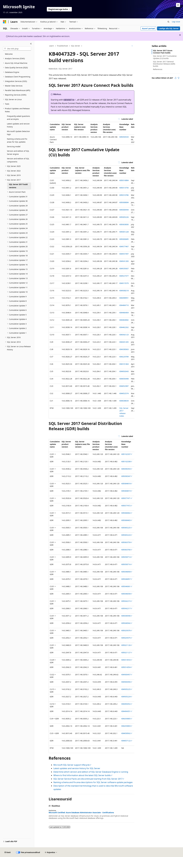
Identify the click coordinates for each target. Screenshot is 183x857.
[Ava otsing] (168, 22)
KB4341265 (124, 342)
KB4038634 (124, 401)
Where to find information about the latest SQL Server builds (82, 775)
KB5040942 (126, 623)
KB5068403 (126, 520)
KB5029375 (126, 638)
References (157, 69)
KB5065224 (126, 535)
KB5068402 (126, 513)
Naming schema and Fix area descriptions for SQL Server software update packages (93, 782)
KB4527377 (124, 276)
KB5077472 (126, 505)
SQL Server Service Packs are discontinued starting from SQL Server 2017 (87, 778)
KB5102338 (126, 461)
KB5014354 (126, 667)
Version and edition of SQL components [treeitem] (18, 160)
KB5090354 (126, 469)
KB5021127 (126, 652)
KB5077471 (126, 498)
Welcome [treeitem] (9, 54)
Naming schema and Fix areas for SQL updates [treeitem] (17, 140)
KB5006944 (124, 210)
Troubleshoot (62, 46)
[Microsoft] (4, 21)
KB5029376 (126, 630)
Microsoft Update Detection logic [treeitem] (18, 133)
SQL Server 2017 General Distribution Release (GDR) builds (164, 63)
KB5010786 (124, 195)
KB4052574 (124, 393)
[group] (91, 133)
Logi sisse (176, 21)
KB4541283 (124, 261)
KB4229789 (124, 356)
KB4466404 (124, 312)
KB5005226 (124, 217)
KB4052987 (124, 386)
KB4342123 (124, 334)
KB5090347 (126, 476)
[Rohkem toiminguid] (132, 46)
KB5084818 (126, 483)
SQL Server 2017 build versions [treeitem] (18, 186)
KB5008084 (124, 202)
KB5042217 (126, 608)
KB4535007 (124, 268)
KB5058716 (126, 564)
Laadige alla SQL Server (169, 28)
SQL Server (75, 46)
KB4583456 (126, 682)
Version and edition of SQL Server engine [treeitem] (18, 152)
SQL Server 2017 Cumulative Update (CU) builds (165, 57)
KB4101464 (124, 364)
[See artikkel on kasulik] (175, 77)
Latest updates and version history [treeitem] (18, 125)
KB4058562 (126, 733)
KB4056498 (124, 379)
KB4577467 (124, 246)
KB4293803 (126, 726)
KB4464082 (124, 320)
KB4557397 (124, 254)
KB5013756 (124, 188)
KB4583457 (126, 674)
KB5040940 (126, 616)
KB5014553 (126, 660)
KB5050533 (124, 137)
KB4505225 (126, 689)
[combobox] (17, 49)
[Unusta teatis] (178, 5)
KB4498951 (124, 298)
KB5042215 (126, 601)
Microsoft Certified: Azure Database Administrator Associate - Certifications (81, 812)
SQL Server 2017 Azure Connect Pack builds (162, 51)
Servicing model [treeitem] (13, 146)
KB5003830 (124, 224)
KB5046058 (126, 594)
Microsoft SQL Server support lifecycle (71, 764)
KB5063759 (126, 542)
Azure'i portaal (148, 28)
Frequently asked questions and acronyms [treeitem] (18, 117)
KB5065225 (126, 527)
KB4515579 (124, 283)
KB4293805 (126, 718)
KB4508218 (124, 290)
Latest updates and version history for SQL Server (76, 768)
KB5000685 (124, 239)
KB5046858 (126, 572)
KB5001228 (124, 232)
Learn (51, 46)
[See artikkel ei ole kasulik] (178, 77)
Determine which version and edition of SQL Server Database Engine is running (90, 771)
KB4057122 (126, 740)
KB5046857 (126, 579)
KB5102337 (126, 454)
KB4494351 (126, 711)
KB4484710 (124, 305)
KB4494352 (126, 704)
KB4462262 (124, 327)
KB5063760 (126, 549)
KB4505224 (126, 696)
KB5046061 (126, 586)
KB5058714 (68, 99)
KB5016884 (124, 180)
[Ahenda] (31, 44)
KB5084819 (126, 491)
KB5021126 (126, 645)
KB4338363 (124, 349)
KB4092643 (124, 371)
